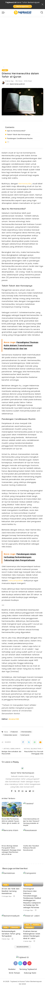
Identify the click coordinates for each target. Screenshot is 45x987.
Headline (36, 924)
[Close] (42, 4)
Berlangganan (22, 6)
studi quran (25, 735)
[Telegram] (30, 791)
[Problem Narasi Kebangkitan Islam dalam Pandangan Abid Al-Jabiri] (33, 921)
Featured (14, 732)
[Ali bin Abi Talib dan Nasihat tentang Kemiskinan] (12, 879)
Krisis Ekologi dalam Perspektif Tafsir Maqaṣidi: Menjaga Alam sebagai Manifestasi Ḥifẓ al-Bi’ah (11, 850)
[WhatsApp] (34, 742)
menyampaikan (15, 580)
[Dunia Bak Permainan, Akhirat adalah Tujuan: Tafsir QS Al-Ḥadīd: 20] (12, 809)
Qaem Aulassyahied (17, 84)
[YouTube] (22, 791)
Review (28, 885)
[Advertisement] (22, 39)
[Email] (40, 742)
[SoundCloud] (26, 791)
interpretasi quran (10, 735)
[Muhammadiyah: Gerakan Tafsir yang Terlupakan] (12, 921)
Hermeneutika (25, 183)
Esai (5, 70)
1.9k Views (18, 81)
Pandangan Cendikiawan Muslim (20, 138)
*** (8, 142)
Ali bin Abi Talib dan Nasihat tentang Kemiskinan (11, 891)
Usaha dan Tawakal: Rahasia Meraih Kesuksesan (31, 848)
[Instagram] (19, 791)
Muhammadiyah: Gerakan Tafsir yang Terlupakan (11, 933)
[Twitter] (29, 742)
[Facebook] (23, 742)
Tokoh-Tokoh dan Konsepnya (18, 134)
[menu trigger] (4, 12)
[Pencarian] (41, 12)
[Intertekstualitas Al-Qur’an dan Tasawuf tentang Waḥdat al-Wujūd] (33, 809)
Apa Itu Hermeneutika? (16, 131)
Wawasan (14, 927)
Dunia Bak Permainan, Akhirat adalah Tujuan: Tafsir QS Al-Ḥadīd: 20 (11, 821)
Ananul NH (14, 719)
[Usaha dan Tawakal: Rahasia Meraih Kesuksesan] (33, 836)
